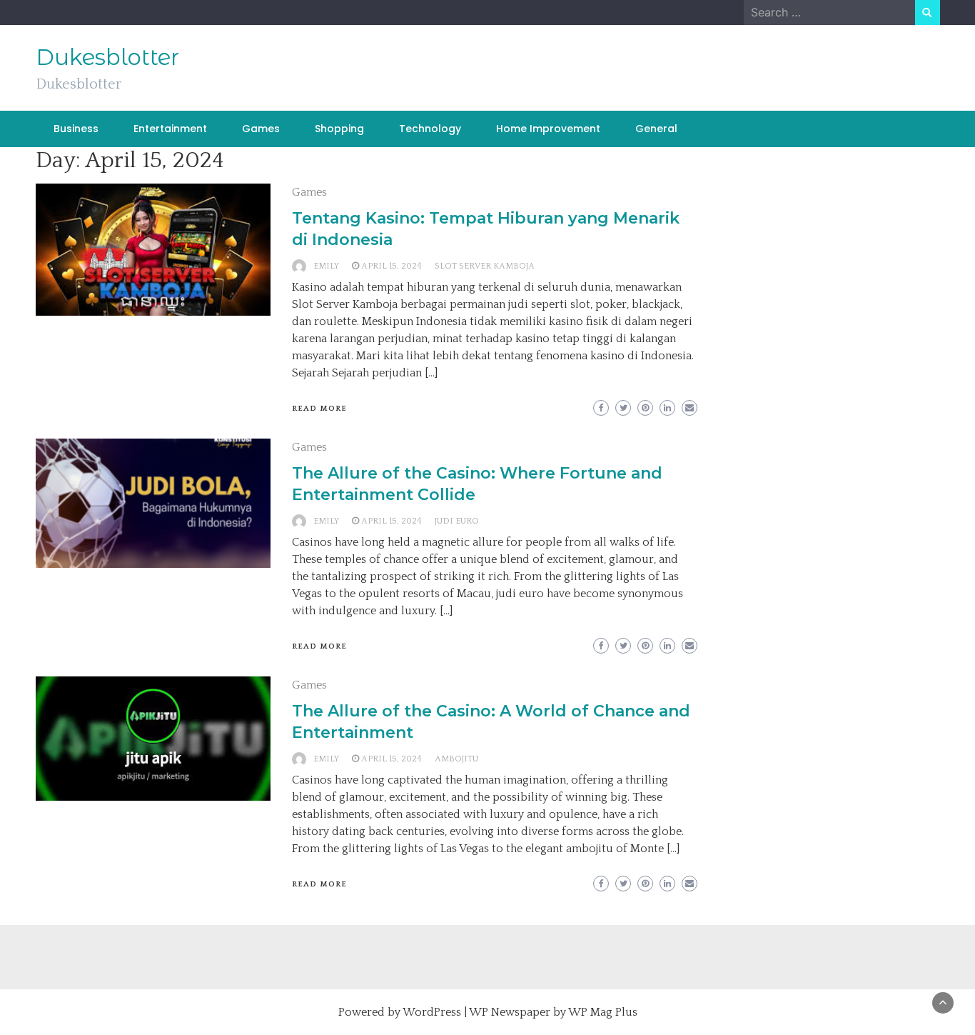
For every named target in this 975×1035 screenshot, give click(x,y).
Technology (430, 128)
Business (76, 128)
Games (261, 128)
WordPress (432, 1012)
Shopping (339, 128)
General (656, 128)
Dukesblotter (107, 57)
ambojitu (456, 759)
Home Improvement (548, 128)
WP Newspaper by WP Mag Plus (553, 1012)
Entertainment (170, 128)
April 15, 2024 (391, 266)
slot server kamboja (485, 266)
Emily (326, 266)
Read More (319, 408)
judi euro (457, 521)
